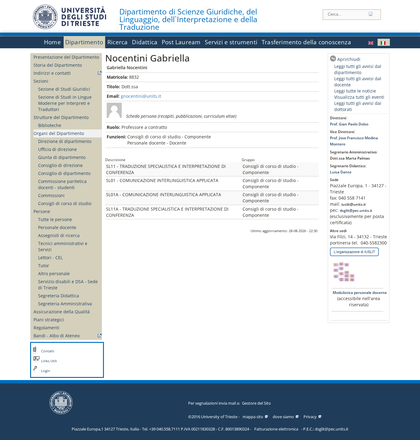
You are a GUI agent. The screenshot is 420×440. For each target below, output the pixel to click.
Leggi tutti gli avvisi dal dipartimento (357, 69)
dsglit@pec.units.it (356, 210)
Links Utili (49, 361)
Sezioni (41, 81)
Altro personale (54, 273)
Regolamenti (46, 328)
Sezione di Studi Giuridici (64, 89)
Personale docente (57, 227)
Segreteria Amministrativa (65, 304)
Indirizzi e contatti (52, 73)
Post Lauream (181, 42)
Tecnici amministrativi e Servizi (62, 246)
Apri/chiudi (348, 59)
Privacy (310, 416)
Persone (42, 211)
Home (52, 42)
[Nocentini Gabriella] (371, 42)
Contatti (47, 351)
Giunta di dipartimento (61, 157)
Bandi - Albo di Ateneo (57, 336)
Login (45, 371)
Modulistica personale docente (359, 292)
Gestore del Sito (256, 403)
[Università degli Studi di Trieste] (69, 27)
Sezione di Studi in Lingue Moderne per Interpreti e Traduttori (65, 103)
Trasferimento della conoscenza (306, 42)
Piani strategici (49, 320)
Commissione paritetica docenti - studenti (62, 184)
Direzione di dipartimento (64, 141)
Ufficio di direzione (57, 149)
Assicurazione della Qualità (62, 312)
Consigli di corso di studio (64, 203)
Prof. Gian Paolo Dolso (349, 124)
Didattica (144, 42)
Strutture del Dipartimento (61, 117)
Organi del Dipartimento (59, 133)
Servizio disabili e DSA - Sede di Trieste (68, 285)
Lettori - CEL (50, 257)
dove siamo (283, 416)
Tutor (43, 265)
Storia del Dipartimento (58, 65)
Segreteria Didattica (58, 296)
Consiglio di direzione (60, 165)
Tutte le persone (55, 219)
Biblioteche (49, 125)
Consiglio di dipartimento (64, 173)
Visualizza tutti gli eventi (359, 97)
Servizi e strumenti (231, 42)
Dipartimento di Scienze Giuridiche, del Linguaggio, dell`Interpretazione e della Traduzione (188, 19)
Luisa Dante (340, 172)
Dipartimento (84, 42)
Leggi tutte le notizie (355, 91)
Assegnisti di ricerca (59, 235)
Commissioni (51, 195)
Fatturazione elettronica (276, 429)
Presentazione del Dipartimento (66, 57)
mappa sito (253, 416)
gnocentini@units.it (141, 96)
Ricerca (117, 42)
